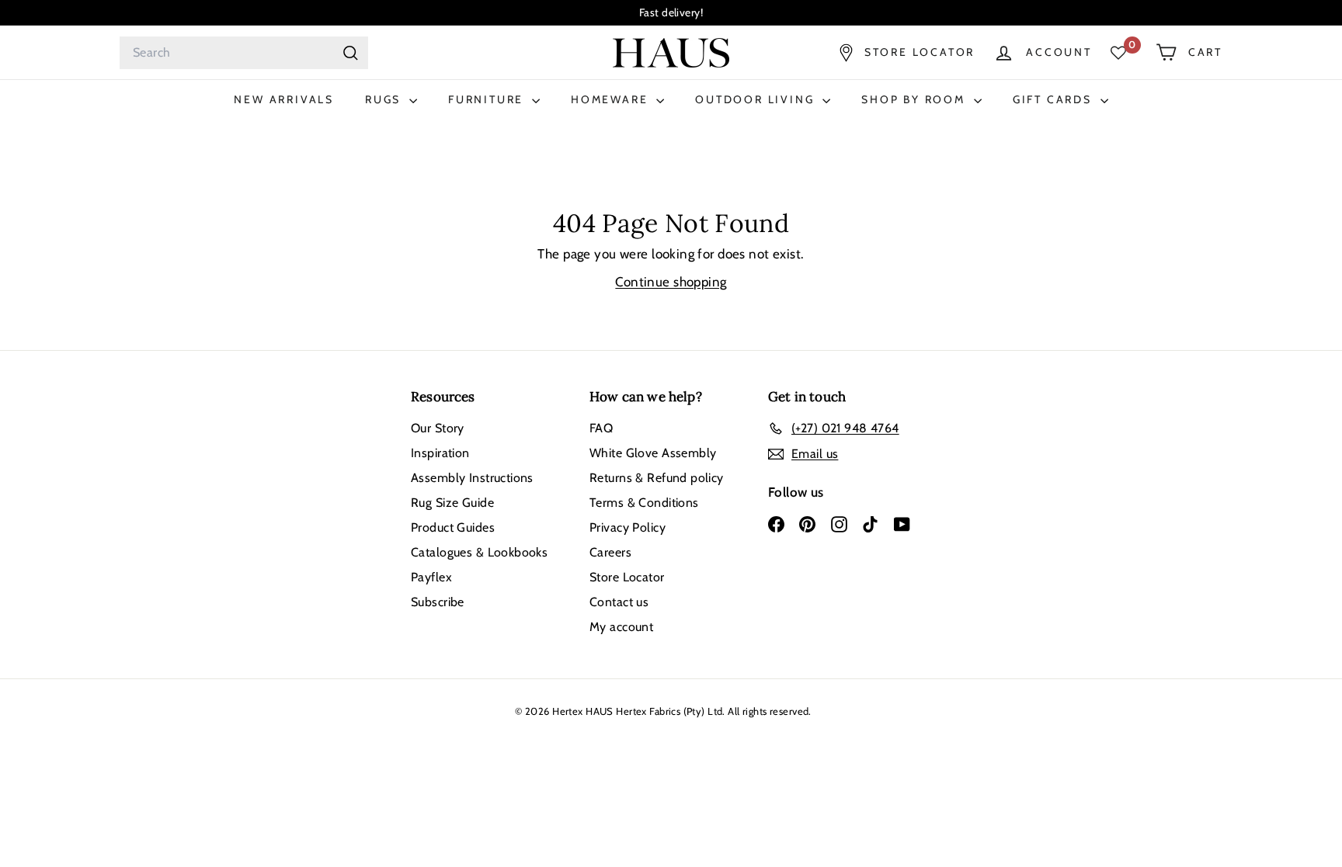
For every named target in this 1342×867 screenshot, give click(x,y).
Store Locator (627, 577)
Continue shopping (670, 282)
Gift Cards (1055, 99)
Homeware (611, 99)
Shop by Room (915, 99)
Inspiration (440, 453)
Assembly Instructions (472, 477)
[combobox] (244, 52)
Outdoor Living (757, 99)
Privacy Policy (627, 527)
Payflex (431, 577)
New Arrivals (284, 99)
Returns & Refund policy (656, 477)
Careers (610, 552)
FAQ (601, 428)
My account (621, 626)
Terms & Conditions (644, 502)
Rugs (385, 99)
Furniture (488, 99)
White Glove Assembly (653, 453)
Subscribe (437, 602)
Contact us (618, 602)
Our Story (437, 428)
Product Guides (453, 527)
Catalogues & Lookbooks (479, 552)
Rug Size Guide (452, 502)
